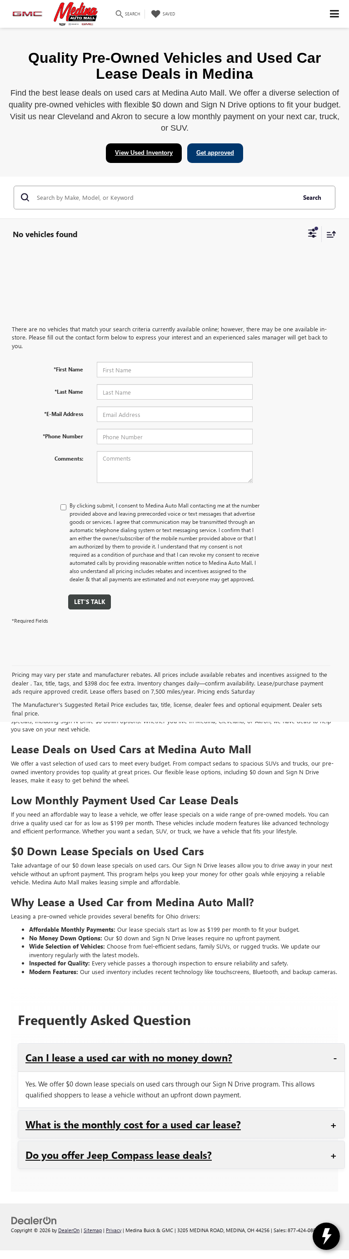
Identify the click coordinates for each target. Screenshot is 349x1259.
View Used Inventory (144, 152)
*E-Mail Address (63, 413)
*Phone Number (63, 436)
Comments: (69, 458)
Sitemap (93, 1230)
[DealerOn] (34, 1219)
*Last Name (69, 391)
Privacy (113, 1230)
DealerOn (69, 1230)
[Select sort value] (329, 234)
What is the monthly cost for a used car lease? (133, 1124)
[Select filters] (312, 234)
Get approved (215, 152)
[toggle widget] (326, 1236)
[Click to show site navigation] (334, 14)
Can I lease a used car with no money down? (128, 1057)
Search (312, 197)
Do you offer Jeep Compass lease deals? (118, 1154)
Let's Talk (89, 601)
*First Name (68, 369)
